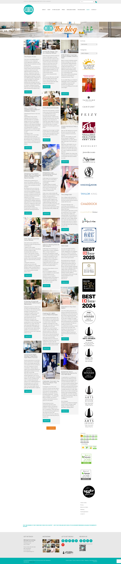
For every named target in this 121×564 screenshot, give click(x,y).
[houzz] (76, 540)
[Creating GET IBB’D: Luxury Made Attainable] (51, 300)
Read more (28, 92)
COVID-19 (82, 514)
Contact (93, 9)
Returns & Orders (84, 507)
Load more (51, 428)
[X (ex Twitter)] (72, 540)
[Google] (84, 540)
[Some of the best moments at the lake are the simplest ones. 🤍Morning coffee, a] (49, 546)
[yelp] (80, 540)
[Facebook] (66, 540)
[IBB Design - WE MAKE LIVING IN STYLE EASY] (29, 9)
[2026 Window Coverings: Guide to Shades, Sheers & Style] (69, 46)
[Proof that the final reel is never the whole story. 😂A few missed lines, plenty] (53, 546)
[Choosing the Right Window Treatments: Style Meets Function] (32, 347)
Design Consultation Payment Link (85, 544)
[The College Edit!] (69, 179)
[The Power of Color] (32, 47)
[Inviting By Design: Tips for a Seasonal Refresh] (51, 45)
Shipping (82, 509)
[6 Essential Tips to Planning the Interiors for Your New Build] (69, 356)
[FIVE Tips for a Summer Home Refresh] (32, 227)
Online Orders (83, 502)
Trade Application (84, 511)
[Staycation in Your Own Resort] (69, 295)
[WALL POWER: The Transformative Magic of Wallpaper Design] (32, 101)
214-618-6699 (27, 550)
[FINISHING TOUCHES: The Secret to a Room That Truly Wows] (51, 366)
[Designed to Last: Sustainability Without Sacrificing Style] (51, 157)
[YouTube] (62, 544)
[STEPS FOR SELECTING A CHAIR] (69, 111)
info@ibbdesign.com (30, 551)
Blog (88, 9)
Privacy (82, 505)
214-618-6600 (28, 548)
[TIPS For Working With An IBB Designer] (51, 230)
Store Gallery (56, 9)
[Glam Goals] (69, 239)
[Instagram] (62, 540)
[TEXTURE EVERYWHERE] (51, 98)
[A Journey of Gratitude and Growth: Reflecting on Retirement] (32, 290)
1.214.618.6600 (48, 1)
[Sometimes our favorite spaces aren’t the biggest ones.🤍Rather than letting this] (53, 550)
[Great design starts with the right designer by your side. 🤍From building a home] (45, 550)
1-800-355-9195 (33, 547)
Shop (49, 9)
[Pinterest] (69, 540)
